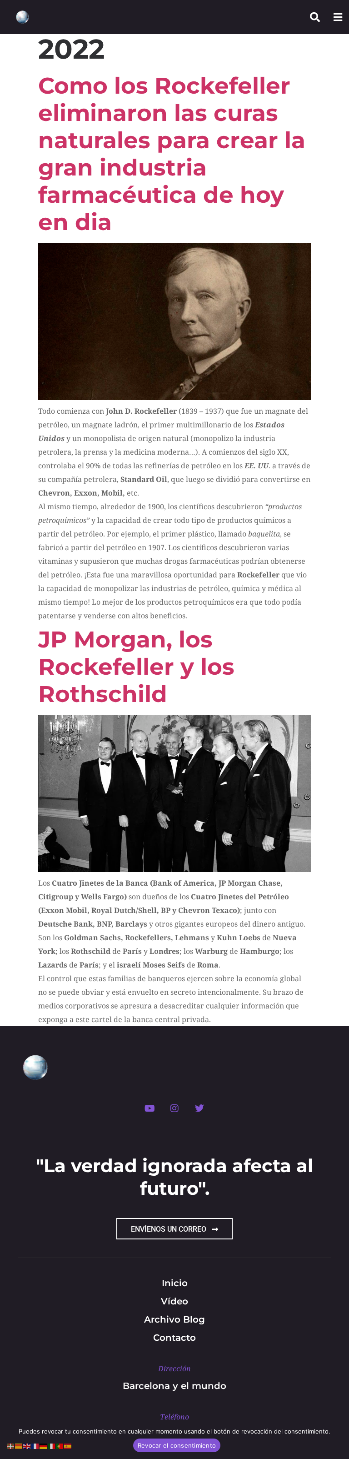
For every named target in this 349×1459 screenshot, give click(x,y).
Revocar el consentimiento (177, 1445)
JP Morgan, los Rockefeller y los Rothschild (136, 667)
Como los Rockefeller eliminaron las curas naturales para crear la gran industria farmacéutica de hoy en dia (171, 154)
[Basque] (11, 1445)
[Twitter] (199, 1108)
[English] (27, 1445)
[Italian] (52, 1445)
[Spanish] (68, 1445)
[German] (44, 1445)
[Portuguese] (60, 1445)
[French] (35, 1445)
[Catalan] (19, 1445)
